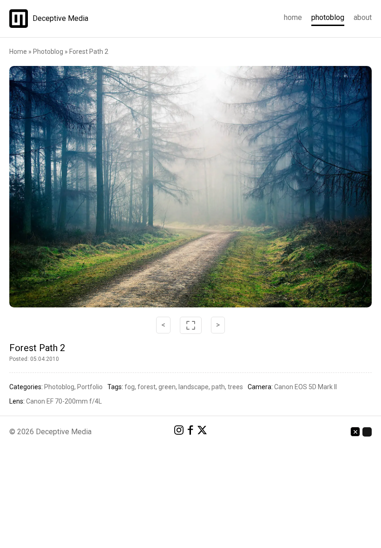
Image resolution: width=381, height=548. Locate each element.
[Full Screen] (191, 325)
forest (147, 387)
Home (293, 17)
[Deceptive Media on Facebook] (190, 431)
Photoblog (327, 17)
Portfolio (90, 387)
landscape (193, 387)
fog (130, 387)
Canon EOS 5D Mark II (305, 387)
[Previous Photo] (69, 186)
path (218, 387)
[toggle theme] (367, 432)
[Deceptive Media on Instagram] (179, 431)
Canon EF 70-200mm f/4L (64, 401)
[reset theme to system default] (355, 432)
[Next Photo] (311, 186)
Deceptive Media (60, 18)
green (167, 387)
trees (235, 387)
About (363, 17)
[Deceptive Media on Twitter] (202, 431)
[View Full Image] (190, 186)
